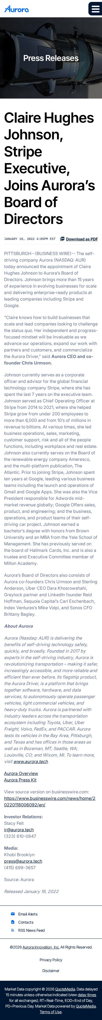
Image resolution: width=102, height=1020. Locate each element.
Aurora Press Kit (20, 780)
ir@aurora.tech (19, 829)
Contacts (22, 922)
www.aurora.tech (30, 761)
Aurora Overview (21, 773)
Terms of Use (50, 1011)
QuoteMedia (65, 989)
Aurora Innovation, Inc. (41, 947)
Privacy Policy (51, 960)
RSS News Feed (28, 930)
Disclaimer (51, 971)
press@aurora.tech (23, 861)
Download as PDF (82, 239)
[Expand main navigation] (95, 8)
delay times (87, 994)
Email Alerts (24, 914)
